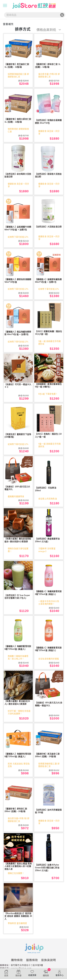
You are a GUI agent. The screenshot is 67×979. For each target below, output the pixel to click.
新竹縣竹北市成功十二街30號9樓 (27, 965)
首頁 (6, 975)
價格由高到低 (46, 30)
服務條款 (32, 960)
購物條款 (17, 960)
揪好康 (18, 975)
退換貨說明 (48, 960)
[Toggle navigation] (5, 5)
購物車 (46, 973)
